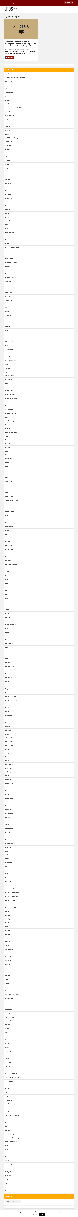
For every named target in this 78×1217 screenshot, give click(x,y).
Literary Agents (9, 666)
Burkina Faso (9, 270)
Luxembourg (8, 677)
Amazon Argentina (10, 115)
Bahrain (7, 191)
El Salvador (8, 440)
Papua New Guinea (10, 843)
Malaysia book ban (10, 696)
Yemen (7, 1183)
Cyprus (7, 372)
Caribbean (8, 296)
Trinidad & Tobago (10, 1104)
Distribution (8, 406)
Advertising (8, 81)
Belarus (7, 206)
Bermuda (8, 213)
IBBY (6, 534)
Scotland (8, 957)
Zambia (7, 1187)
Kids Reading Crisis (10, 624)
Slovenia (7, 991)
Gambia (7, 474)
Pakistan (7, 832)
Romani (7, 930)
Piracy (7, 858)
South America (9, 1017)
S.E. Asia (7, 945)
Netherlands (8, 779)
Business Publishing (10, 277)
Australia (8, 172)
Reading (7, 915)
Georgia (7, 485)
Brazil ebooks (9, 258)
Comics (7, 326)
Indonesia (8, 560)
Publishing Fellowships (11, 896)
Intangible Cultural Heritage (13, 568)
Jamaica (7, 602)
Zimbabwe (8, 1191)
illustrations (8, 545)
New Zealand (9, 783)
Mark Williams (10, 49)
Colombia (8, 323)
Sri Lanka (7, 1036)
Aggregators (9, 92)
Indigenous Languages (11, 557)
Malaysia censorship (11, 700)
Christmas (8, 315)
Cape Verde (8, 292)
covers (7, 345)
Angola (7, 119)
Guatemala (8, 508)
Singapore (8, 983)
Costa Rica (8, 338)
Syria (6, 1055)
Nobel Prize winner (10, 798)
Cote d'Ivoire (9, 341)
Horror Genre (9, 526)
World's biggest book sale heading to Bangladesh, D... (20, 3)
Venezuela (8, 1157)
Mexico (7, 734)
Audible (7, 160)
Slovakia (7, 987)
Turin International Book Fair (13, 1115)
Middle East (8, 741)
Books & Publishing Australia (13, 236)
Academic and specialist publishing (15, 77)
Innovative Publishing (11, 564)
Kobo (6, 628)
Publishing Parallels (10, 908)
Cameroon (8, 285)
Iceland (7, 541)
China (7, 311)
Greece (7, 504)
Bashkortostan (9, 202)
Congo (7, 330)
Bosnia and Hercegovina (12, 247)
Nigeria (7, 794)
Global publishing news (11, 500)
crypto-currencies (10, 360)
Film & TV (7, 462)
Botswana (8, 251)
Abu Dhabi (8, 73)
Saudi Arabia (9, 949)
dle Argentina (9, 409)
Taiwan (7, 1058)
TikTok (7, 1092)
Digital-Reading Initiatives (12, 402)
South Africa (8, 1013)
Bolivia (7, 224)
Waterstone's (9, 1168)
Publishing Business (10, 889)
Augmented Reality (10, 168)
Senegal (7, 964)
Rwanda (7, 941)
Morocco (8, 760)
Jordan (7, 609)
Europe (7, 455)
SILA (6, 979)
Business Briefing (10, 274)
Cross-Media (9, 357)
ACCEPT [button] (42, 1214)
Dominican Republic (11, 413)
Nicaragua (8, 790)
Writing (7, 1179)
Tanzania (8, 1062)
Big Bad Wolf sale (10, 221)
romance (8, 926)
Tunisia (7, 1111)
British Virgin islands (11, 262)
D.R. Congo (8, 379)
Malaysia (8, 692)
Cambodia (8, 281)
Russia (7, 938)
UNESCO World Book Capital (13, 1138)
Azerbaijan (8, 183)
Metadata (8, 726)
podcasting (8, 862)
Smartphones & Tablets (12, 994)
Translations (9, 1100)
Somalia (7, 1006)
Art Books (8, 153)
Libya (6, 658)
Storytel (7, 1040)
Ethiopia (7, 447)
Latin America (9, 643)
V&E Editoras (8, 1153)
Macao (7, 681)
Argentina (8, 145)
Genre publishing (10, 481)
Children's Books (10, 304)
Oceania (7, 821)
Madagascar (9, 685)
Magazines (8, 689)
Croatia (7, 353)
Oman (7, 824)
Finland (7, 466)
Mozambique (9, 764)
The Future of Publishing (12, 1074)
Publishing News (9, 904)
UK (6, 1126)
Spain (7, 1028)
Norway (7, 817)
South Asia (8, 1021)
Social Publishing (10, 1002)
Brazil (7, 255)
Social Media (9, 998)
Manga (7, 711)
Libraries (7, 655)
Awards (7, 179)
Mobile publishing (10, 745)
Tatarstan (8, 1066)
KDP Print (8, 617)
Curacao (7, 368)
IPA (6, 575)
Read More (9, 57)
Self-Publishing (9, 960)
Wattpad (8, 1172)
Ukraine (7, 1130)
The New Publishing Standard (13, 1085)
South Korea (8, 1024)
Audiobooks (8, 164)
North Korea (8, 809)
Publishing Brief (9, 885)
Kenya (7, 621)
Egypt (7, 436)
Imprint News (9, 549)
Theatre (7, 1089)
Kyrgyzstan (8, 640)
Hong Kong (8, 523)
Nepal (7, 775)
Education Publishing (11, 432)
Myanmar (8, 768)
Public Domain (9, 881)
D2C (6, 383)
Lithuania (8, 670)
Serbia (7, 968)
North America (9, 806)
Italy (6, 598)
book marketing (9, 232)
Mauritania (8, 715)
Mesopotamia (9, 723)
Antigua (7, 126)
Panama (7, 840)
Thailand (7, 1070)
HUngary (7, 530)
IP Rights (7, 572)
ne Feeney (8, 772)
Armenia (7, 149)
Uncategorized (23, 49)
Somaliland (8, 1009)
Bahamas (8, 187)
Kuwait (7, 636)
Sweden (7, 1047)
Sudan (7, 1043)
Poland (7, 870)
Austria (7, 175)
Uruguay (7, 1145)
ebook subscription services (13, 421)
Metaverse (8, 730)
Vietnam (7, 1160)
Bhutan (7, 217)
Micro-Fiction (9, 738)
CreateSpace (9, 349)
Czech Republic (9, 375)
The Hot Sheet (9, 1081)
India (6, 553)
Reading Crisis (9, 919)
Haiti (6, 515)
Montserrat (8, 757)
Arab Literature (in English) (12, 138)
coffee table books (10, 319)
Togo (6, 1096)
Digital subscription (11, 398)
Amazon (7, 111)
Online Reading (9, 828)
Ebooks (7, 425)
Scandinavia (8, 953)
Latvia (7, 647)
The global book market (12, 1077)
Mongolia (8, 753)
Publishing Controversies (12, 892)
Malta (7, 707)
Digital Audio (9, 390)
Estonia (7, 443)
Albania (7, 100)
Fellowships (8, 458)
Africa (7, 89)
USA (6, 1149)
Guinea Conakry (9, 511)
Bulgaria (7, 266)
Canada (7, 289)
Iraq (6, 583)
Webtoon (8, 1175)
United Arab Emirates (11, 1141)
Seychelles (8, 972)
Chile (6, 307)
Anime (7, 123)
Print (6, 877)
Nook (6, 802)
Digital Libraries (9, 394)
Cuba (6, 364)
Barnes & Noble (9, 198)
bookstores (8, 240)
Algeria (7, 104)
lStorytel (7, 674)
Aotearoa (8, 130)
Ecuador (7, 428)
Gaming (7, 477)
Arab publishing (9, 141)
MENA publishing (10, 719)
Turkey (7, 1119)
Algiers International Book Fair (13, 108)
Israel (7, 594)
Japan (7, 606)
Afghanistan (8, 85)
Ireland (7, 587)
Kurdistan (8, 632)
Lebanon (7, 651)
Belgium (7, 209)
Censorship (8, 300)
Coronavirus (8, 334)
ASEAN (7, 157)
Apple (7, 134)
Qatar (7, 911)
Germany (8, 489)
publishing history (10, 900)
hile (6, 519)
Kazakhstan (8, 613)
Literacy (7, 662)
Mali (6, 704)
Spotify (7, 1032)
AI (5, 96)
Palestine (8, 836)
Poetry (7, 866)
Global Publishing (10, 496)
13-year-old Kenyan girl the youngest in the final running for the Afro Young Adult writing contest (20, 43)
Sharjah (7, 975)
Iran (6, 579)
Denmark (8, 387)
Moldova (7, 749)
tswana (7, 1107)
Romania (7, 934)
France (7, 470)
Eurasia (7, 451)
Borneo (7, 243)
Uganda (7, 1123)
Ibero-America (9, 538)
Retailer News (9, 923)
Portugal (7, 874)
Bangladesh (8, 194)
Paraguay (8, 847)
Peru (6, 851)
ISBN (6, 591)
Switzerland (8, 1051)
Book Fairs (8, 228)
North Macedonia (10, 813)
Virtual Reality (9, 1164)
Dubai (7, 417)
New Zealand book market (12, 787)
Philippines (8, 855)
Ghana (7, 492)
